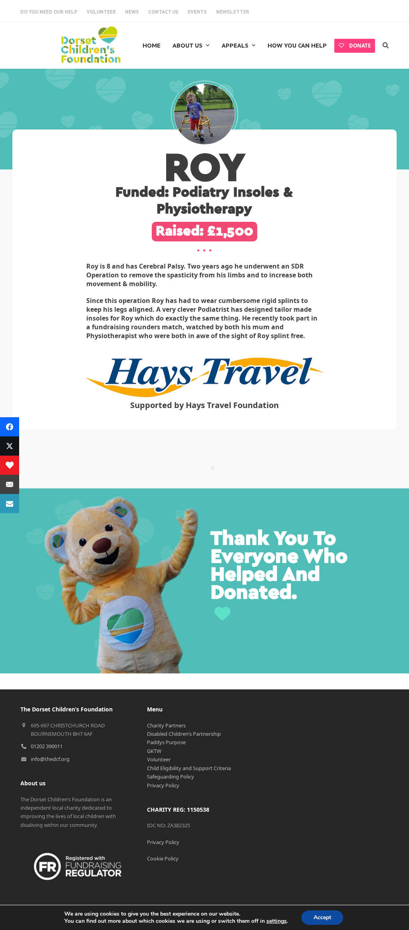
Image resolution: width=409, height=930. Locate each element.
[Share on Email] (9, 484)
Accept (322, 917)
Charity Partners (166, 725)
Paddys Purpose (166, 742)
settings (276, 921)
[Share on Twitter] (9, 446)
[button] (386, 46)
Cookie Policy (163, 858)
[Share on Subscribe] (9, 503)
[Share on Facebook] (9, 426)
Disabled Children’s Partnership (184, 733)
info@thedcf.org (50, 759)
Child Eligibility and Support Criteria (189, 768)
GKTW (154, 751)
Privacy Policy (163, 785)
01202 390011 (47, 746)
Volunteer (159, 759)
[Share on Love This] (9, 465)
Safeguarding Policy (170, 776)
